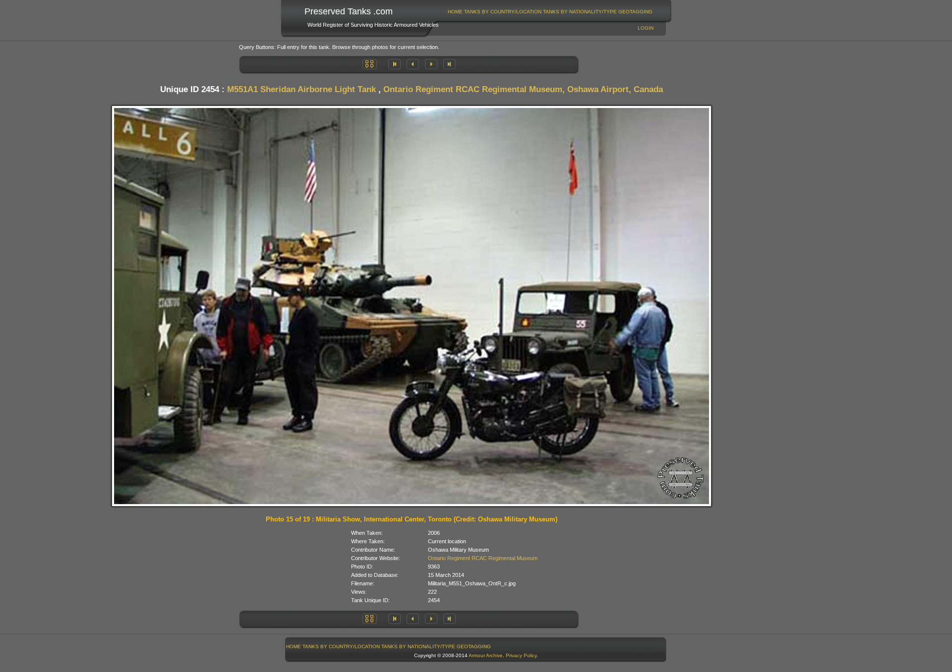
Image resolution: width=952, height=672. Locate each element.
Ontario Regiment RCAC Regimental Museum (482, 558)
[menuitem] (455, 11)
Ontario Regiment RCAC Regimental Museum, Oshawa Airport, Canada (523, 89)
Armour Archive (486, 655)
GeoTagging (635, 11)
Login (646, 28)
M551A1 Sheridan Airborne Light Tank (301, 89)
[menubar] (550, 11)
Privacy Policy (521, 655)
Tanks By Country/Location (502, 11)
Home (455, 11)
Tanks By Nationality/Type (580, 11)
